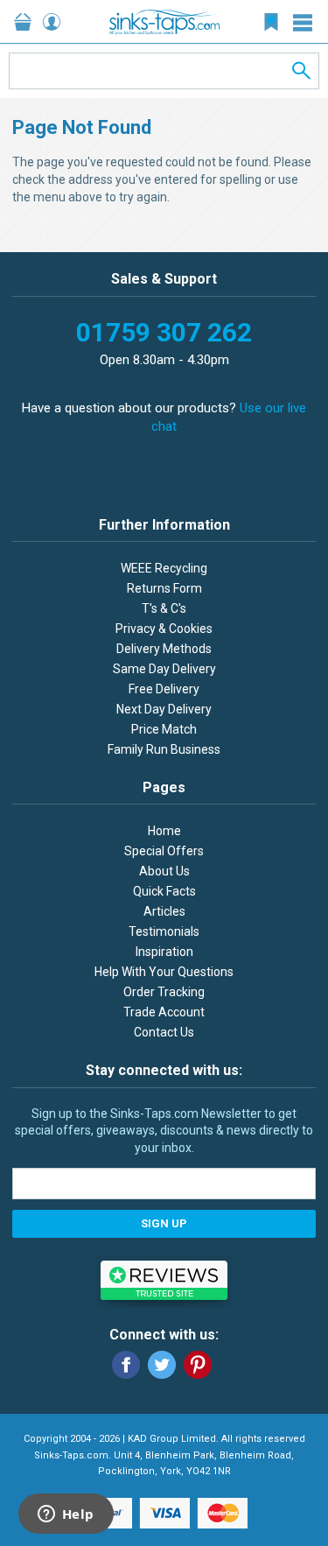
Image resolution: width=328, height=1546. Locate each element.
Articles (164, 911)
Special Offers (164, 851)
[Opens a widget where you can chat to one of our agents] (65, 1515)
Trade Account (164, 1012)
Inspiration (164, 952)
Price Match (164, 729)
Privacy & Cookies (164, 629)
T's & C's (164, 608)
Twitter (162, 1365)
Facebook (126, 1365)
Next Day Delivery (164, 709)
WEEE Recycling (164, 568)
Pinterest (198, 1365)
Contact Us (164, 1032)
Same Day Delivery (164, 669)
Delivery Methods (164, 649)
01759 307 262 (164, 332)
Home (164, 831)
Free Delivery (164, 689)
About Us (164, 871)
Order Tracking (164, 992)
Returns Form (164, 588)
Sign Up (164, 1223)
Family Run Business (164, 749)
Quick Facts (164, 891)
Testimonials (164, 931)
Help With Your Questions (164, 972)
